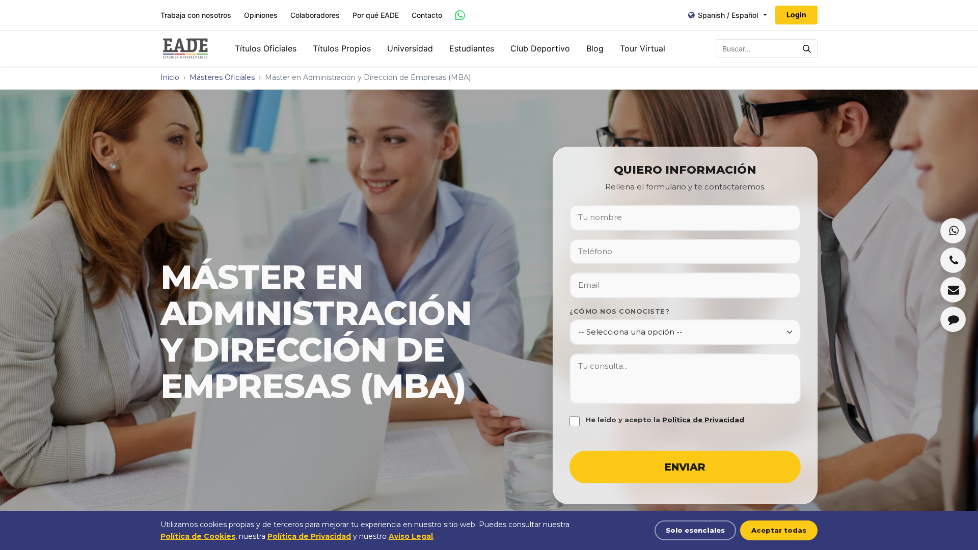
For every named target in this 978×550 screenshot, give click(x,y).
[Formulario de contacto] (953, 319)
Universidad (410, 48)
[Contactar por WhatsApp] (460, 15)
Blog (595, 48)
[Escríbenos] (953, 289)
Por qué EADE (375, 15)
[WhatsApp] (953, 230)
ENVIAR (685, 467)
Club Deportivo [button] (540, 48)
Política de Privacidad (703, 420)
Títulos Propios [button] (342, 48)
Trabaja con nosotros (195, 15)
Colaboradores (315, 15)
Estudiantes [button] (471, 48)
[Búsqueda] (807, 48)
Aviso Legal (411, 536)
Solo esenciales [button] (695, 530)
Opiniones (261, 15)
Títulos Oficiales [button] (265, 48)
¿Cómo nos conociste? (619, 311)
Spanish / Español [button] (728, 15)
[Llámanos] (953, 260)
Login (796, 14)
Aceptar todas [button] (778, 530)
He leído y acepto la (665, 420)
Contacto (427, 15)
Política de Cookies (197, 536)
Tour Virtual (642, 48)
